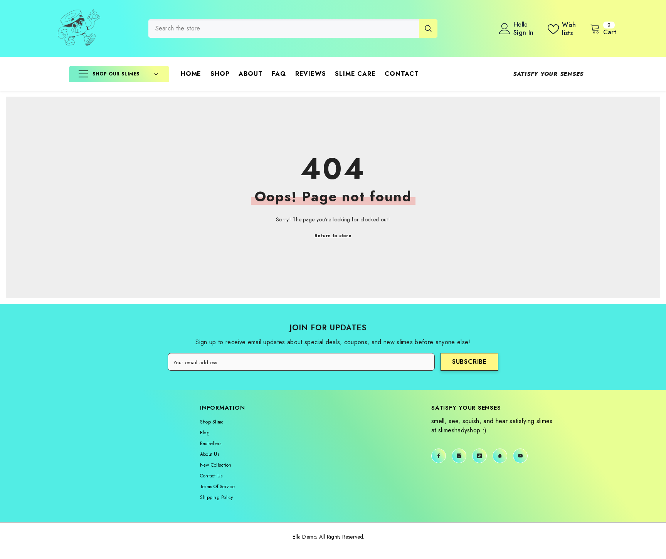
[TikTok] (479, 456)
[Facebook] (438, 456)
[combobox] (283, 28)
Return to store (333, 235)
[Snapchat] (500, 456)
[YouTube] (520, 456)
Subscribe (469, 361)
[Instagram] (459, 456)
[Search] (292, 28)
